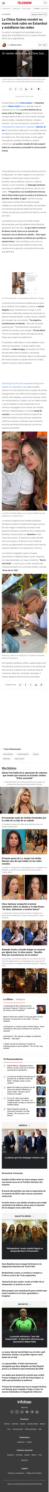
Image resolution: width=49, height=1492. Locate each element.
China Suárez (23, 8)
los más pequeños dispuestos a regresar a (24, 126)
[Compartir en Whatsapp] (10, 89)
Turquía (35, 754)
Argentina (10, 1455)
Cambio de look (22, 754)
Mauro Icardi (19, 759)
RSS (40, 1429)
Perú (9, 1429)
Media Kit (24, 1460)
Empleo (29, 1442)
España (22, 1424)
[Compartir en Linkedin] (26, 89)
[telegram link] (32, 1412)
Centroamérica (18, 1429)
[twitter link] (17, 1412)
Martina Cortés (16, 45)
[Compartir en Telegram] (31, 89)
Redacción (21, 1442)
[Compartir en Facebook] (16, 89)
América (7, 1424)
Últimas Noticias (30, 1429)
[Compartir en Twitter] (21, 89)
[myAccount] (45, 3)
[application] (24, 63)
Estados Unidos (32, 1424)
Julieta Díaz (14, 8)
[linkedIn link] (37, 1412)
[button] (3, 3)
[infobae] (24, 3)
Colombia (15, 1424)
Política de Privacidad (33, 1473)
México (42, 1424)
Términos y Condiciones (16, 1473)
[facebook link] (12, 1412)
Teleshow (6, 14)
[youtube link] (27, 1412)
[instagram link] (22, 1412)
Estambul (6, 759)
